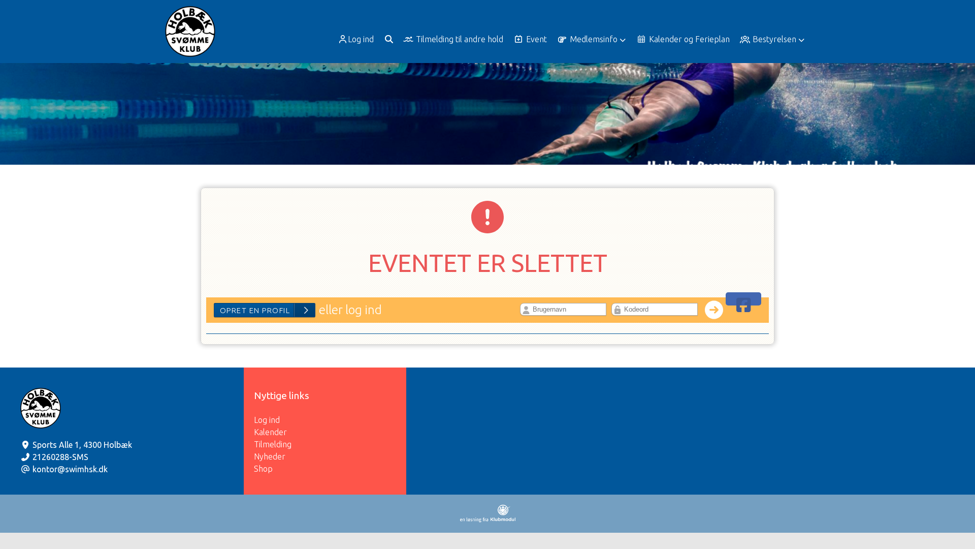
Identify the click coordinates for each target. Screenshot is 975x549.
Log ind (361, 39)
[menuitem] (357, 39)
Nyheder (269, 456)
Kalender (270, 432)
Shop (263, 468)
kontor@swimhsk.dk (70, 469)
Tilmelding (272, 444)
